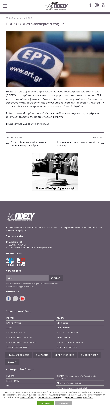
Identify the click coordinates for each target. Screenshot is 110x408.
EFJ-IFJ (60, 318)
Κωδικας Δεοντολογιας (19, 337)
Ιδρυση (10, 318)
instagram (97, 5)
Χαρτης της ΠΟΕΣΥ (67, 333)
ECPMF (77, 377)
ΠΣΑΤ (9, 386)
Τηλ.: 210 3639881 (17, 247)
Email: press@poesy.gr (41, 247)
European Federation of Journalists (10, 262)
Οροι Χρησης (64, 337)
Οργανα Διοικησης (16, 333)
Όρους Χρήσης (27, 397)
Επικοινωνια (63, 328)
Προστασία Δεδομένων (48, 397)
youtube (103, 5)
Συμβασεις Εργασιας (17, 347)
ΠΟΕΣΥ (56, 6)
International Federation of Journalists (21, 262)
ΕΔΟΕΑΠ (10, 376)
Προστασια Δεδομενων (70, 342)
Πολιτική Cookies (74, 397)
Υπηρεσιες (62, 323)
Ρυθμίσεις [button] (88, 397)
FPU (69, 383)
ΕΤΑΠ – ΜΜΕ (12, 381)
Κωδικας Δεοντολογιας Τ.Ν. (21, 342)
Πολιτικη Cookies (67, 347)
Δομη (9, 328)
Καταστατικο (13, 323)
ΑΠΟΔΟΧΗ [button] (45, 403)
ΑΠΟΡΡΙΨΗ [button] (63, 403)
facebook (90, 5)
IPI (72, 388)
